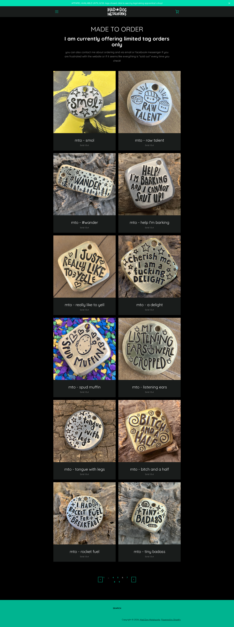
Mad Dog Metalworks (150, 619)
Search (117, 608)
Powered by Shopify (171, 619)
